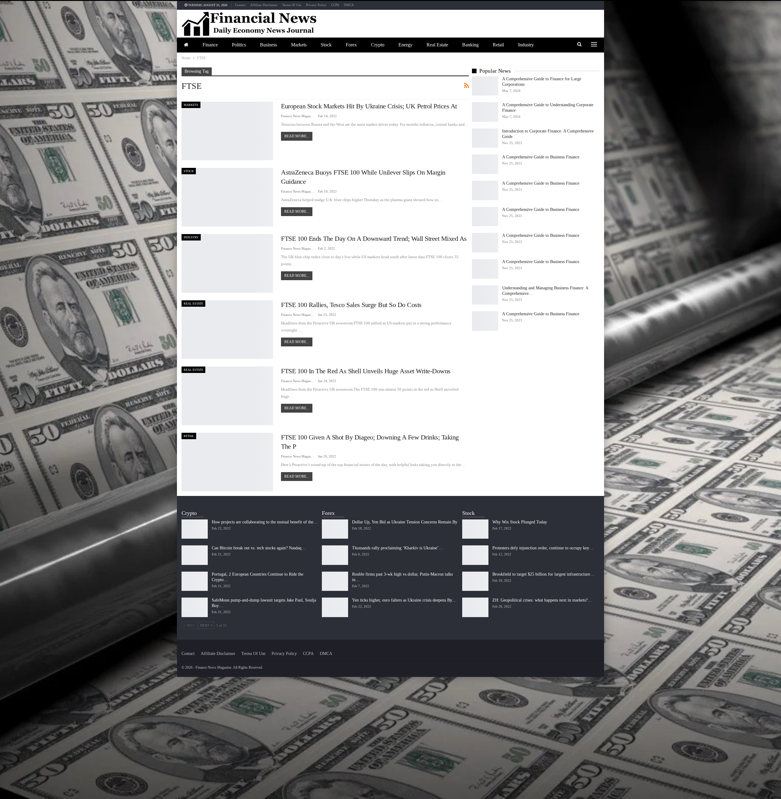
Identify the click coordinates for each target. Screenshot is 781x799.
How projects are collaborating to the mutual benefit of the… (265, 522)
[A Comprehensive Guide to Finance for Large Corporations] (485, 86)
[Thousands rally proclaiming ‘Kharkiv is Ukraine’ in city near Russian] (335, 555)
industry (526, 44)
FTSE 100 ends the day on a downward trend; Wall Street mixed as (374, 238)
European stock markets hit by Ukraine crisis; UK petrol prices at (369, 106)
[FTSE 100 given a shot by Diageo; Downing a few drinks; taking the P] (227, 462)
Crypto (377, 44)
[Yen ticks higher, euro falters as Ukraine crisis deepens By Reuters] (335, 607)
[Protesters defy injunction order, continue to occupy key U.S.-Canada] (475, 555)
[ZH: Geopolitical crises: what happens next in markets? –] (475, 607)
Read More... (296, 136)
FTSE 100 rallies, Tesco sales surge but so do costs (351, 305)
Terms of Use (291, 5)
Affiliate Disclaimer (264, 5)
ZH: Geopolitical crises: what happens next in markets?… (542, 600)
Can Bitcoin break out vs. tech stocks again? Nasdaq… (259, 548)
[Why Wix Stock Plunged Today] (475, 529)
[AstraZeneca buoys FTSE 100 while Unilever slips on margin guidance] (227, 197)
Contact (240, 5)
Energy (405, 44)
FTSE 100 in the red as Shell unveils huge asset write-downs (366, 371)
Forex (351, 44)
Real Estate (437, 44)
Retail (498, 44)
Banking (470, 44)
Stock (326, 44)
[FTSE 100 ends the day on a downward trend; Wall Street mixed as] (227, 263)
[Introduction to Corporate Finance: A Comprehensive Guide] (485, 138)
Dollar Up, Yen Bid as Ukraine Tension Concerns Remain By (404, 522)
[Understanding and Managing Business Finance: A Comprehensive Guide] (485, 295)
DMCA (349, 5)
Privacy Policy (316, 5)
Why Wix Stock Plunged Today (519, 522)
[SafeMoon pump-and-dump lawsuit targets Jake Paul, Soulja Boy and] (195, 607)
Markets (299, 44)
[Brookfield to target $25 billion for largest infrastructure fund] (475, 581)
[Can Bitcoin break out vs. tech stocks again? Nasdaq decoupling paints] (195, 555)
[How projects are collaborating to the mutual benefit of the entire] (195, 529)
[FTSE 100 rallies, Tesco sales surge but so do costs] (227, 329)
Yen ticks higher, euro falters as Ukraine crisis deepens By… (404, 600)
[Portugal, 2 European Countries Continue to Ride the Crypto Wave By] (195, 581)
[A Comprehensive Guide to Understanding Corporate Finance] (485, 112)
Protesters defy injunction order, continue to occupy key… (542, 548)
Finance (210, 44)
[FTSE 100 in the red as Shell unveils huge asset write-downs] (227, 396)
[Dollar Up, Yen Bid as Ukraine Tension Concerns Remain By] (335, 529)
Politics (239, 44)
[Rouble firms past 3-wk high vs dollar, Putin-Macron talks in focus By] (335, 581)
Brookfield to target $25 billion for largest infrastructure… (543, 574)
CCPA (335, 5)
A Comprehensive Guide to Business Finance (540, 157)
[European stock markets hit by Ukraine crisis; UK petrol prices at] (227, 131)
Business (268, 44)
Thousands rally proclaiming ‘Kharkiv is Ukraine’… (397, 548)
